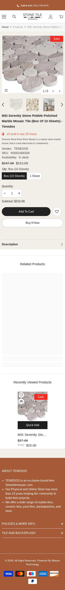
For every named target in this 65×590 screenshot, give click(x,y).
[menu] (4, 16)
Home (5, 26)
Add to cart (26, 211)
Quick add (32, 425)
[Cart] (61, 17)
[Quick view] (21, 401)
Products (18, 26)
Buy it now (33, 222)
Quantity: (7, 186)
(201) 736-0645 (41, 5)
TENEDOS (21, 148)
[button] (53, 91)
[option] (32, 64)
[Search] (14, 16)
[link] (56, 211)
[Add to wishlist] (21, 395)
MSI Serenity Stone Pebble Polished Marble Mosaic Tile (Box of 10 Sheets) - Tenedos (32, 435)
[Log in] (51, 17)
